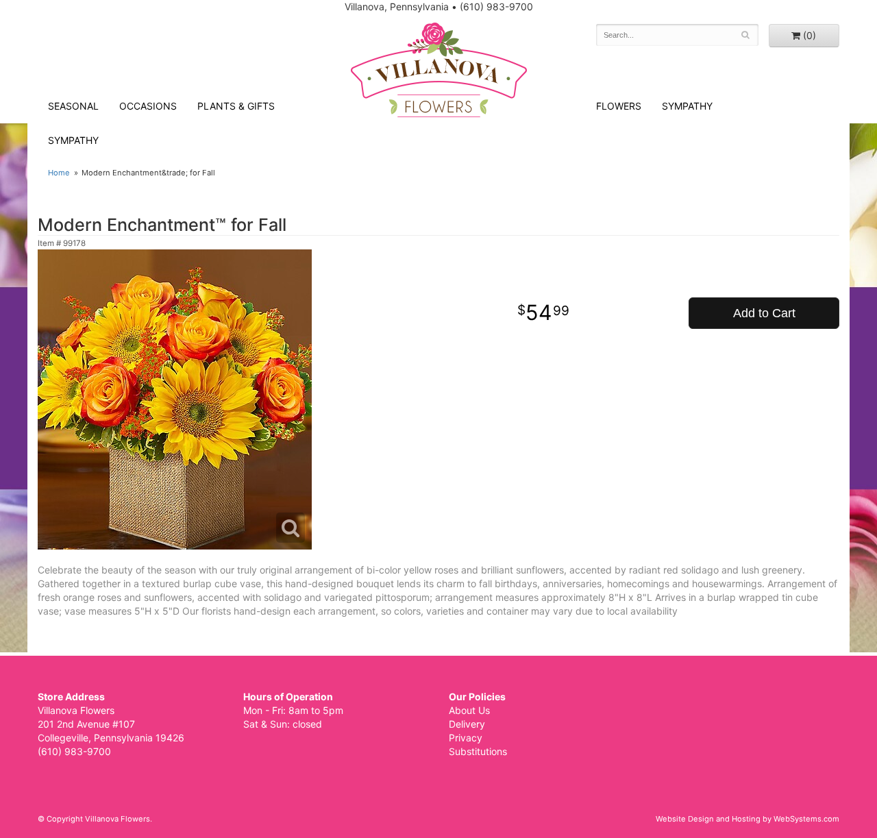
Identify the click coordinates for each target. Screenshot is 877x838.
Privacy (465, 737)
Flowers (618, 106)
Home (59, 172)
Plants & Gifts (236, 106)
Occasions (148, 106)
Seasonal (73, 106)
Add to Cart (764, 313)
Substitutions (478, 751)
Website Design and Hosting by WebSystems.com (747, 819)
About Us (469, 710)
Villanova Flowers (439, 70)
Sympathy (73, 140)
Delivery (467, 724)
